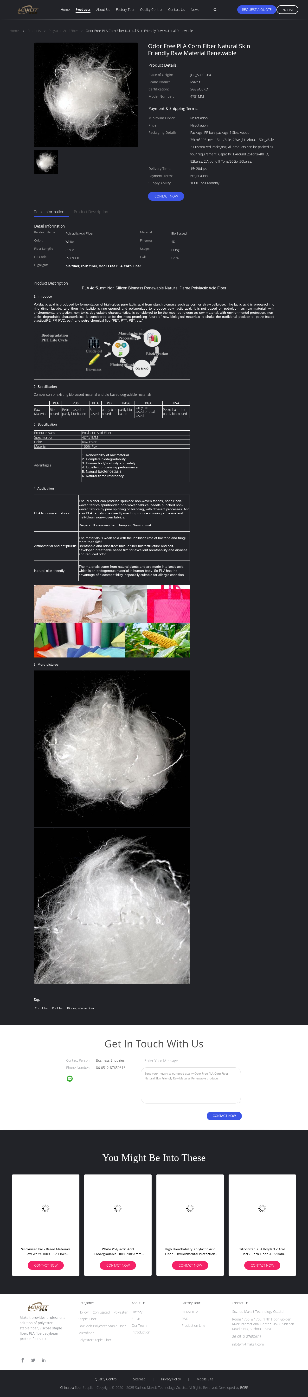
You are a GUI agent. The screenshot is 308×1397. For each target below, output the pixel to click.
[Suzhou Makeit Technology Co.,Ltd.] (72, 1079)
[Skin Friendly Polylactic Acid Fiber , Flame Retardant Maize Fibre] (118, 1208)
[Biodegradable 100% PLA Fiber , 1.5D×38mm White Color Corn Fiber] (45, 1208)
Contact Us (176, 9)
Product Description (91, 211)
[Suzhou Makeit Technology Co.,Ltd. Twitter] (33, 1360)
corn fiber (42, 1008)
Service (137, 1318)
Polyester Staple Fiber (94, 1340)
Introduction (141, 1332)
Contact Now (166, 196)
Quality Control (151, 9)
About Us (103, 9)
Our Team (139, 1325)
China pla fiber (71, 1387)
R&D (185, 1318)
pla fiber (58, 1008)
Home (65, 9)
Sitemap (139, 1379)
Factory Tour (125, 9)
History (137, 1312)
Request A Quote (257, 9)
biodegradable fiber (80, 1008)
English (287, 9)
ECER (244, 1387)
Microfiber (86, 1333)
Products (83, 9)
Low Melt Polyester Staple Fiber (102, 1326)
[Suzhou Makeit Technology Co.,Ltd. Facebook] (23, 1360)
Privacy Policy (171, 1379)
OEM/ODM (190, 1312)
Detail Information (49, 211)
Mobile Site (205, 1379)
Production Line (193, 1325)
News (195, 9)
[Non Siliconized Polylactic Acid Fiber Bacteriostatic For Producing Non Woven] (262, 1208)
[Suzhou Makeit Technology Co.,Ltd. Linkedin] (44, 1360)
